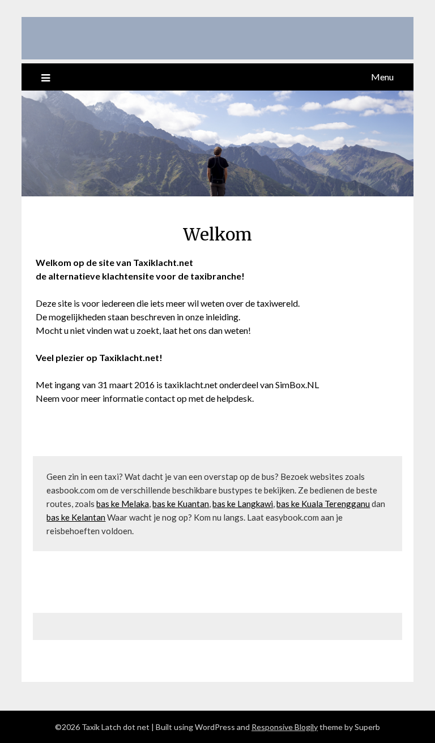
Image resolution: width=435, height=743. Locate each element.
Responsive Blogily (284, 727)
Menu (382, 76)
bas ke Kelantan (75, 517)
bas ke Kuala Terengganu (323, 504)
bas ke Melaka (122, 504)
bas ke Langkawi (242, 504)
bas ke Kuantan (180, 504)
